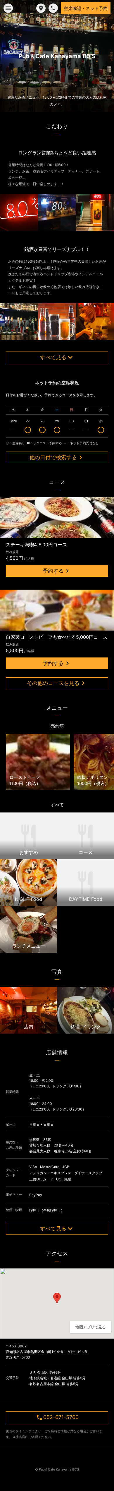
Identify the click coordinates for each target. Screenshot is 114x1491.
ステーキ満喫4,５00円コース (36, 544)
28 (42, 421)
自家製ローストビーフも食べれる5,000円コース (57, 637)
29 (57, 421)
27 (28, 421)
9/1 (101, 421)
